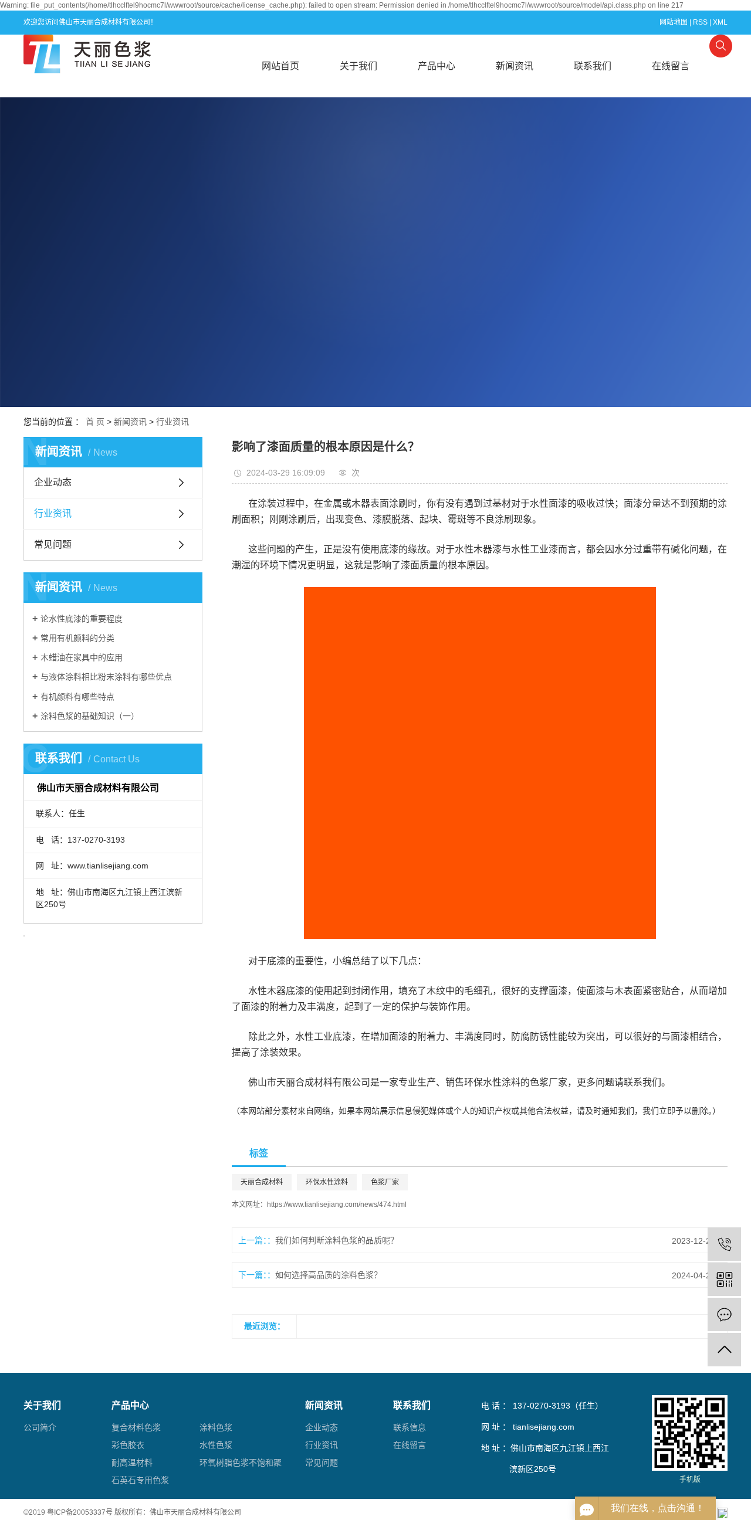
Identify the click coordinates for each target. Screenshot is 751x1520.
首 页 (95, 421)
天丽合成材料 (262, 1182)
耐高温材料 (132, 1462)
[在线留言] (724, 1314)
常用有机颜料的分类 (77, 638)
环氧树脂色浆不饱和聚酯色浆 (240, 1464)
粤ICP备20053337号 (80, 1512)
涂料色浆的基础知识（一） (89, 716)
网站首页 (280, 66)
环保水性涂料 (327, 1182)
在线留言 (670, 66)
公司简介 (39, 1427)
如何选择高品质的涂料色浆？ (328, 1275)
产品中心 (436, 66)
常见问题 (53, 544)
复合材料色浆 (136, 1427)
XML (720, 22)
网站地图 (673, 22)
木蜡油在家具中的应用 (81, 657)
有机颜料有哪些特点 (77, 696)
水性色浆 (215, 1445)
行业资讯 (172, 421)
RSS (700, 22)
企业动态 (53, 482)
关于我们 (358, 66)
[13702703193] (724, 1244)
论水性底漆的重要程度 (81, 618)
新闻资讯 (514, 66)
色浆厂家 (385, 1182)
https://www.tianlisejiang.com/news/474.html (337, 1204)
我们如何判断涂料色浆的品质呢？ (336, 1240)
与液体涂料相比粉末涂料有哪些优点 (106, 676)
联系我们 (592, 66)
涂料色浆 (215, 1427)
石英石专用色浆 (140, 1480)
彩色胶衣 (127, 1445)
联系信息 (409, 1427)
